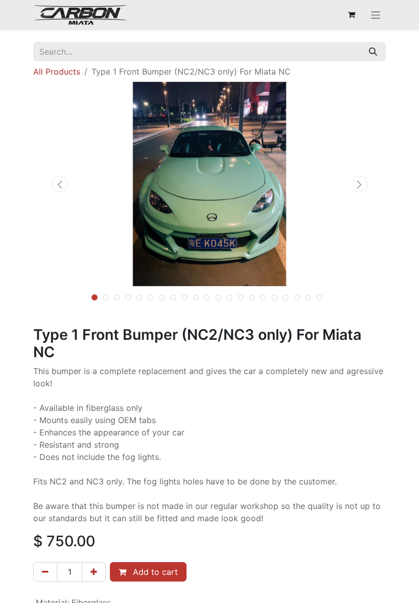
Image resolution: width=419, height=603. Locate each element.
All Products (56, 71)
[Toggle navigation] (375, 15)
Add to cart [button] (154, 572)
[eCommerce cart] (351, 15)
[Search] (373, 51)
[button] (59, 184)
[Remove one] (45, 572)
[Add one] (94, 572)
